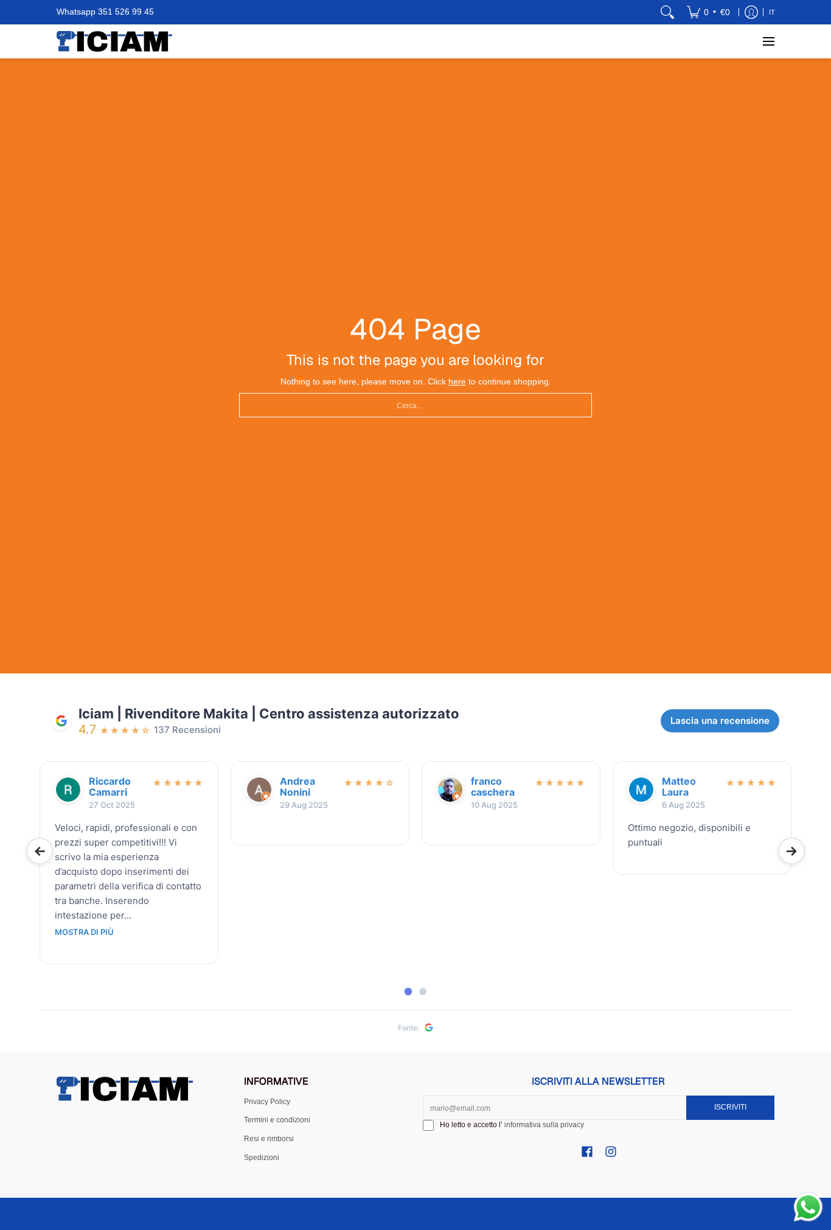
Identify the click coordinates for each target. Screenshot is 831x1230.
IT (772, 12)
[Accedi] (751, 12)
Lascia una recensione (720, 720)
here (457, 381)
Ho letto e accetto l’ (512, 1125)
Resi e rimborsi (269, 1138)
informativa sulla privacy (544, 1125)
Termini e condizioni (277, 1120)
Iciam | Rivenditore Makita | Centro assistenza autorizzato (268, 713)
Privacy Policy (267, 1101)
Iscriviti (730, 1107)
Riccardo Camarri (110, 786)
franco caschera (493, 786)
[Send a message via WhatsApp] (808, 1207)
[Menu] (768, 41)
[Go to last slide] (39, 851)
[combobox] (415, 405)
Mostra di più (84, 932)
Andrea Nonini (297, 786)
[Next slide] (791, 851)
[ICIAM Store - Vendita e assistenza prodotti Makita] (114, 41)
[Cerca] (667, 12)
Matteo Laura (679, 786)
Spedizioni (261, 1157)
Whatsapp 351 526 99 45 (105, 11)
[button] (587, 1151)
